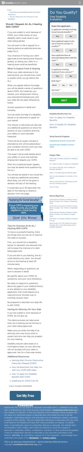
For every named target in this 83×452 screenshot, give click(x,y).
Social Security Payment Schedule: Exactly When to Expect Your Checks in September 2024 (63, 208)
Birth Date (56, 81)
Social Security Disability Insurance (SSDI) (62, 146)
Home (9, 10)
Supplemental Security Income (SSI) (62, 141)
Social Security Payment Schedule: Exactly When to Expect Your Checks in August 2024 (63, 214)
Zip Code (55, 90)
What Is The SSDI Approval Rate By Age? (63, 173)
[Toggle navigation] (80, 2)
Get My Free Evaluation (25, 396)
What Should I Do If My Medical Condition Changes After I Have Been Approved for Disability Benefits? (63, 225)
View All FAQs (54, 187)
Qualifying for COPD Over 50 (25, 381)
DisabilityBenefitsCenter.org (65, 410)
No (71, 36)
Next (64, 100)
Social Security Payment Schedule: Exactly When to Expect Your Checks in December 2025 (63, 201)
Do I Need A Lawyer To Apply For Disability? (64, 164)
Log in (12, 386)
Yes (57, 36)
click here (16, 435)
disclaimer (34, 438)
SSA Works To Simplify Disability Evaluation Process (63, 219)
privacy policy (49, 438)
